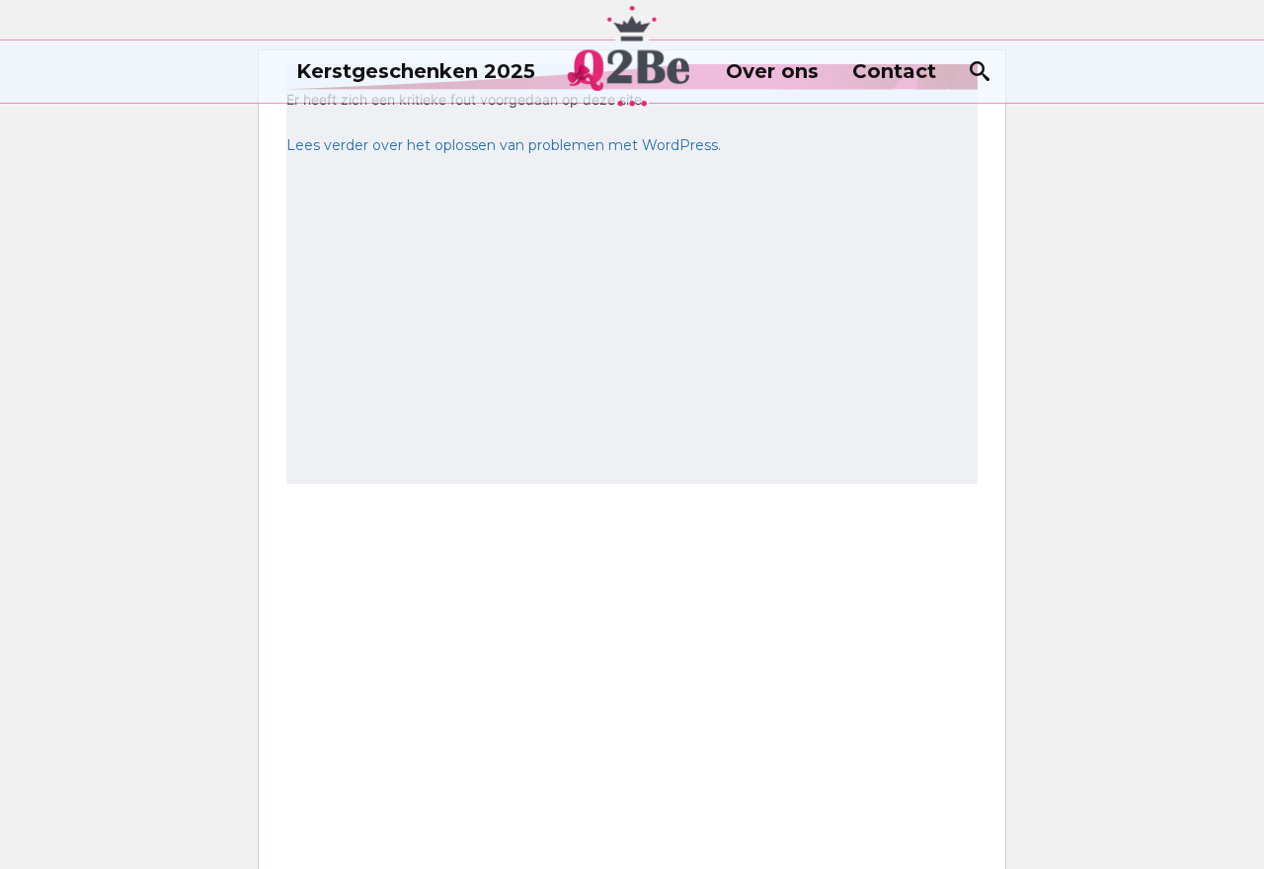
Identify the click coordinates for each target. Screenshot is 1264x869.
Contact (894, 71)
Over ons (772, 71)
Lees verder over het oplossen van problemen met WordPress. (503, 145)
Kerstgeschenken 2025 (415, 71)
